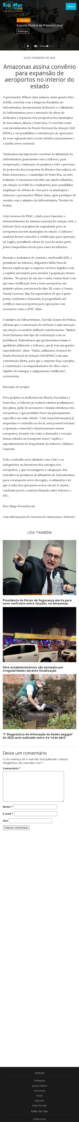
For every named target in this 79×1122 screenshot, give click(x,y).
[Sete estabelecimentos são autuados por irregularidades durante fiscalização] (39, 634)
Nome (8, 806)
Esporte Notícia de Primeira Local (39, 25)
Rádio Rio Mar (39, 1105)
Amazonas (39, 1090)
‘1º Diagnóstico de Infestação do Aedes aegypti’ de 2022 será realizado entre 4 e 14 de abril (38, 736)
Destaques (39, 1080)
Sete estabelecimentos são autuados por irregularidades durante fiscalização (33, 669)
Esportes (39, 1100)
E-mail (8, 813)
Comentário (12, 768)
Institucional (39, 1119)
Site (5, 820)
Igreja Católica (39, 1085)
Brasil (39, 1095)
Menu (71, 6)
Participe (23, 31)
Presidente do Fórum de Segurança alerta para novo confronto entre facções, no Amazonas (37, 602)
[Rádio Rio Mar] (12, 6)
